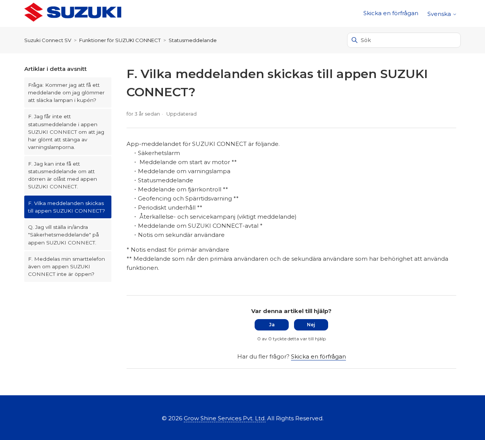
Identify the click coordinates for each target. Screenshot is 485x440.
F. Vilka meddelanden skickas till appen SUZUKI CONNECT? (66, 207)
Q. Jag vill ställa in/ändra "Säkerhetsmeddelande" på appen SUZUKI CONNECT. (63, 235)
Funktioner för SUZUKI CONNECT (120, 40)
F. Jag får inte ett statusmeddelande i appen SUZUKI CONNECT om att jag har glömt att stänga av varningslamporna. (66, 131)
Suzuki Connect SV (47, 40)
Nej (311, 324)
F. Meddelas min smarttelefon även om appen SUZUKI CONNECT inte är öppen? (66, 266)
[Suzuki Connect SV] (72, 13)
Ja (272, 324)
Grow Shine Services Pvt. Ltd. (225, 418)
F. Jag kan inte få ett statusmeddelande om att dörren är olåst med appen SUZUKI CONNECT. (62, 175)
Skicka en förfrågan (390, 13)
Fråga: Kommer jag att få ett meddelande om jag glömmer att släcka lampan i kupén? (66, 92)
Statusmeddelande (193, 40)
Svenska (439, 14)
